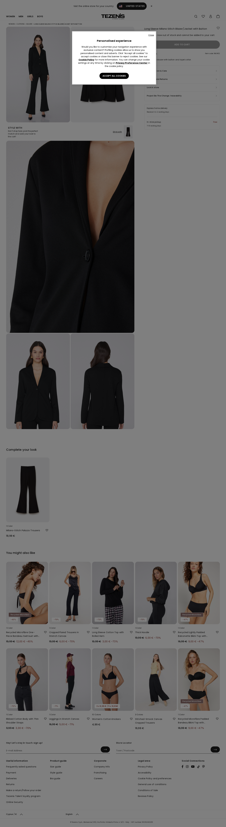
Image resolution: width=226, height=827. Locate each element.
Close (151, 35)
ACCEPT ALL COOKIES (114, 75)
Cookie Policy (86, 59)
